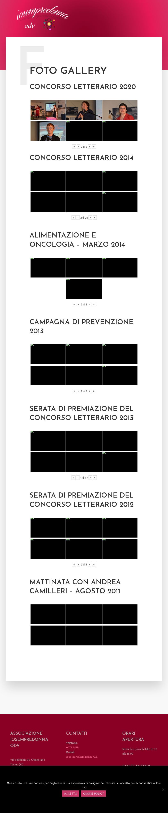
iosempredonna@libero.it (82, 756)
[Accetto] (163, 789)
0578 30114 (72, 747)
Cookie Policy (93, 793)
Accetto (70, 793)
